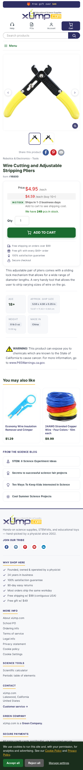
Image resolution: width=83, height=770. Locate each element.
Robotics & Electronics (16, 158)
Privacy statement (14, 643)
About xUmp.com (13, 618)
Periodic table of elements (19, 675)
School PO (9, 623)
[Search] (74, 35)
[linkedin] (43, 547)
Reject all (34, 763)
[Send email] (61, 152)
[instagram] (15, 547)
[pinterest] (25, 547)
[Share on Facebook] (46, 152)
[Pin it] (53, 152)
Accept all (13, 763)
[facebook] (6, 547)
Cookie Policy (53, 750)
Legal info (9, 638)
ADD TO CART (44, 232)
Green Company (32, 723)
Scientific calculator (15, 670)
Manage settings (59, 763)
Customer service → (15, 706)
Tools (35, 158)
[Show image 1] (35, 139)
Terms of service (13, 633)
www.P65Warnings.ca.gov (26, 363)
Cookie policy (11, 648)
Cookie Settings (12, 654)
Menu (13, 46)
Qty (10, 220)
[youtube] (34, 547)
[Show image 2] (48, 139)
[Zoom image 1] (41, 92)
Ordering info (11, 628)
